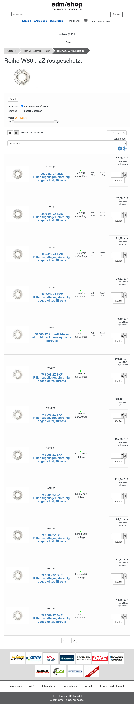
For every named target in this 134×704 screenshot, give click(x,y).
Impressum (16, 686)
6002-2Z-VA (48, 294)
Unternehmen (70, 686)
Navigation (68, 34)
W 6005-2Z (48, 495)
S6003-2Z (41, 334)
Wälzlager (11, 50)
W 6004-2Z (48, 535)
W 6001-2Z (48, 615)
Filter (68, 42)
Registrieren (56, 20)
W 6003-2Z (48, 575)
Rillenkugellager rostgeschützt (36, 50)
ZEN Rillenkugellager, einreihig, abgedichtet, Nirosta (52, 177)
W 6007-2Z (48, 414)
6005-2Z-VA (48, 254)
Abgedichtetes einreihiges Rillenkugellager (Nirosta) (51, 337)
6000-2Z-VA (49, 174)
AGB (31, 686)
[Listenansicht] (10, 132)
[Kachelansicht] (16, 132)
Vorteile (89, 686)
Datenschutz (48, 686)
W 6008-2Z (48, 374)
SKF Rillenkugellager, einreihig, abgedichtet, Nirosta (52, 377)
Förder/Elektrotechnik (112, 686)
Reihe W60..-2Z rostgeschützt (70, 50)
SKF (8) (47, 106)
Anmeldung (40, 20)
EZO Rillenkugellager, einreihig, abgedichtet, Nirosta (52, 217)
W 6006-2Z (48, 455)
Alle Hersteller (32, 106)
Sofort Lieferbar (33, 110)
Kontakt (26, 20)
